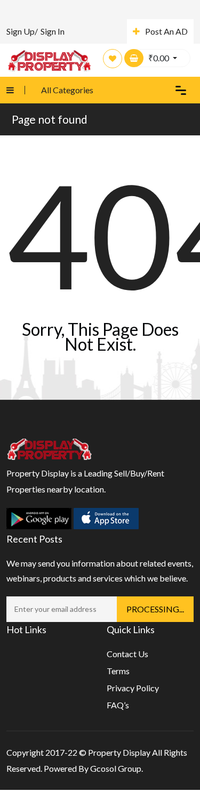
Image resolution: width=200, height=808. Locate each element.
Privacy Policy (133, 688)
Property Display (119, 752)
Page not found (49, 119)
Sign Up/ (22, 31)
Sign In (53, 31)
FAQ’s (118, 705)
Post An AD (166, 31)
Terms (118, 671)
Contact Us (127, 654)
